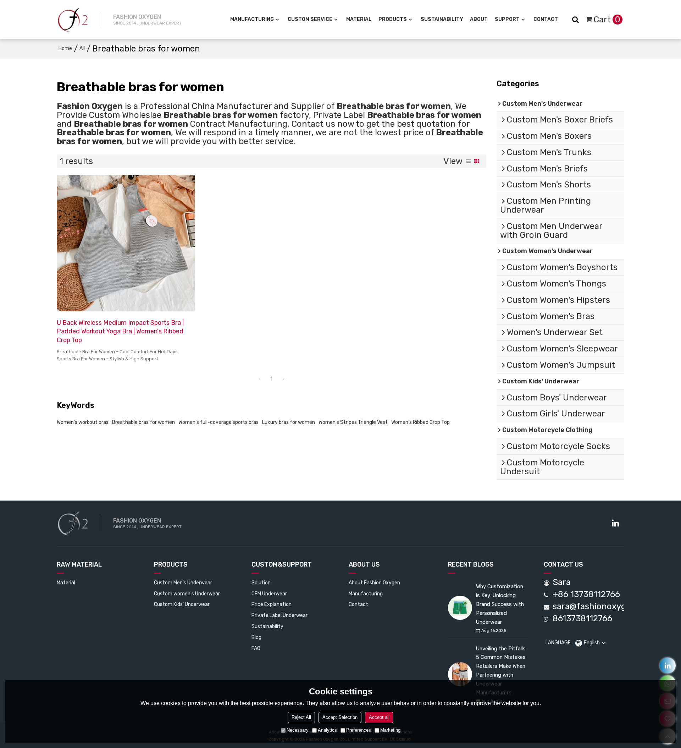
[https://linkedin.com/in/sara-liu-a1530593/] (668, 665)
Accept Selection (340, 717)
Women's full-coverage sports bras (218, 422)
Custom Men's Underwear (183, 582)
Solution (261, 582)
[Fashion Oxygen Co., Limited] (73, 19)
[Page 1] (259, 379)
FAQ (255, 648)
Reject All (301, 717)
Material (359, 19)
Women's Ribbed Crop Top (420, 422)
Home (65, 48)
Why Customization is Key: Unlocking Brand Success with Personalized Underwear (500, 604)
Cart (607, 19)
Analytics (327, 730)
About (479, 19)
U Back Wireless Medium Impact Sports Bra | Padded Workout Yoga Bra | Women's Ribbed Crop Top (120, 331)
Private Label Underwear (279, 615)
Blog (256, 637)
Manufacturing (252, 19)
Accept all (379, 717)
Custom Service (310, 19)
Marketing (390, 730)
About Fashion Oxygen (374, 582)
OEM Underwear (269, 593)
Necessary (298, 730)
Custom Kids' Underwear (182, 604)
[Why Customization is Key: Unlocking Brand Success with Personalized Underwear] (460, 608)
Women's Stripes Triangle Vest (353, 422)
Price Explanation (271, 604)
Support (507, 19)
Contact (545, 19)
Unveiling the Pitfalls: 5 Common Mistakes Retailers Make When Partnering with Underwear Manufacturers (501, 670)
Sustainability (442, 19)
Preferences (358, 730)
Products (392, 19)
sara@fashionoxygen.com (604, 606)
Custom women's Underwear (187, 593)
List (468, 161)
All (82, 48)
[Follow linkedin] (615, 523)
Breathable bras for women (143, 422)
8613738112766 (582, 618)
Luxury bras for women (288, 422)
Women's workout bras (83, 422)
